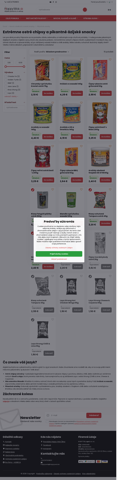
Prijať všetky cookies (59, 254)
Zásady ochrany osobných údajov (59, 248)
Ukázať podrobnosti (59, 259)
